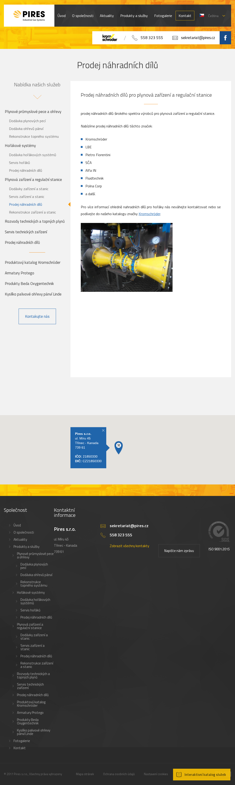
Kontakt (185, 15)
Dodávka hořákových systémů (32, 155)
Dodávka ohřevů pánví (26, 128)
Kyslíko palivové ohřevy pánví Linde (33, 294)
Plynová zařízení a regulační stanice (33, 180)
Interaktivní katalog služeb (205, 774)
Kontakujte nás (37, 316)
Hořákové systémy (20, 146)
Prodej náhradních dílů (25, 170)
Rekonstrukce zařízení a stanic (32, 212)
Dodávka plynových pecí (27, 121)
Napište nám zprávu (179, 550)
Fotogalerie (163, 15)
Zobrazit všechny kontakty (129, 546)
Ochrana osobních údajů (119, 774)
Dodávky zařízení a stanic (28, 188)
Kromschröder (149, 214)
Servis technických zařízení (26, 232)
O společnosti (82, 15)
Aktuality (107, 15)
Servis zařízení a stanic (26, 196)
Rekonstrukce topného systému (34, 136)
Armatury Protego (19, 273)
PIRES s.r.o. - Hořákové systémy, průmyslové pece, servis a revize (29, 16)
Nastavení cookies (156, 774)
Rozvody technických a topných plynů (35, 221)
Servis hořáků (19, 162)
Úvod (62, 15)
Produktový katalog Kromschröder (32, 262)
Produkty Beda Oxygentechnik (29, 284)
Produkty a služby (134, 15)
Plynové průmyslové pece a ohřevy (33, 112)
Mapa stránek (85, 774)
